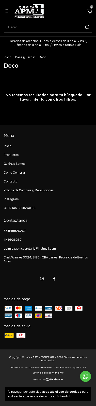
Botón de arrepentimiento (48, 372)
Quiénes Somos (15, 164)
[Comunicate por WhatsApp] (85, 376)
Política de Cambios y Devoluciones (29, 190)
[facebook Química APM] (54, 279)
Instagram (11, 199)
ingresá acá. (79, 367)
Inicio (7, 57)
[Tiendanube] (48, 379)
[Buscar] (86, 27)
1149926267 (13, 240)
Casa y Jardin (25, 57)
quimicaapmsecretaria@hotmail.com (30, 249)
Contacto (10, 181)
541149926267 (15, 231)
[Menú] (7, 11)
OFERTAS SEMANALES (19, 208)
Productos (11, 155)
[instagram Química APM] (42, 279)
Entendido (64, 396)
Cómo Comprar (14, 173)
